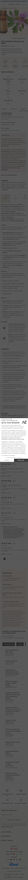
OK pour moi (21, 460)
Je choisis (7, 460)
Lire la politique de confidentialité (8, 455)
